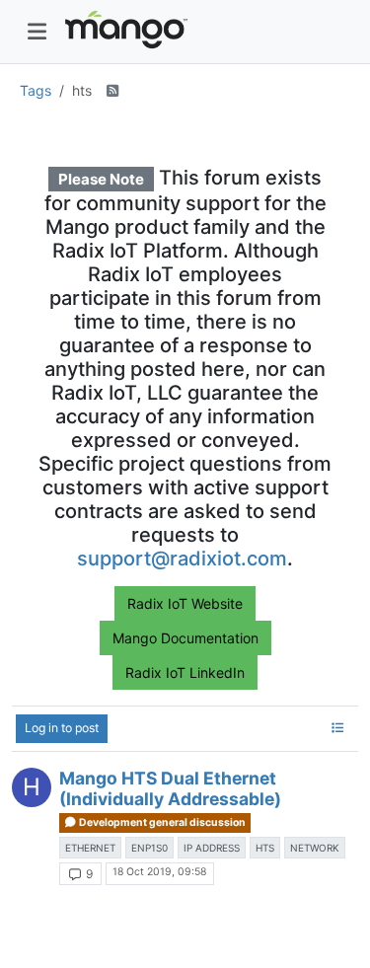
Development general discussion (161, 822)
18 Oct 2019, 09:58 (159, 871)
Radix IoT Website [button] (185, 603)
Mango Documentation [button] (185, 638)
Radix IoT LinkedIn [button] (185, 672)
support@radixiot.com (182, 558)
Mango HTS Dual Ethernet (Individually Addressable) (170, 788)
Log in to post (62, 727)
